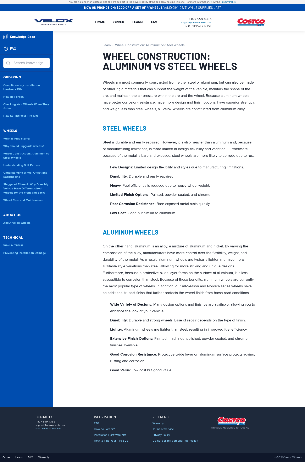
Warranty (158, 423)
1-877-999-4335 (200, 19)
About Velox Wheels (16, 222)
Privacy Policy (228, 2)
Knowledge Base (22, 36)
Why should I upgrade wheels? (23, 146)
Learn (137, 22)
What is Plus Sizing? (16, 138)
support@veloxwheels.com (196, 22)
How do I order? (13, 96)
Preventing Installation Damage (24, 253)
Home (100, 22)
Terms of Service (163, 429)
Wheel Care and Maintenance (23, 200)
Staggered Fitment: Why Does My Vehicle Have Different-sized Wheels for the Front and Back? (25, 188)
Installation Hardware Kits (110, 435)
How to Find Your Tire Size (21, 116)
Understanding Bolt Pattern (21, 165)
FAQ (154, 22)
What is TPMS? (13, 245)
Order (118, 22)
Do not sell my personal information (175, 440)
